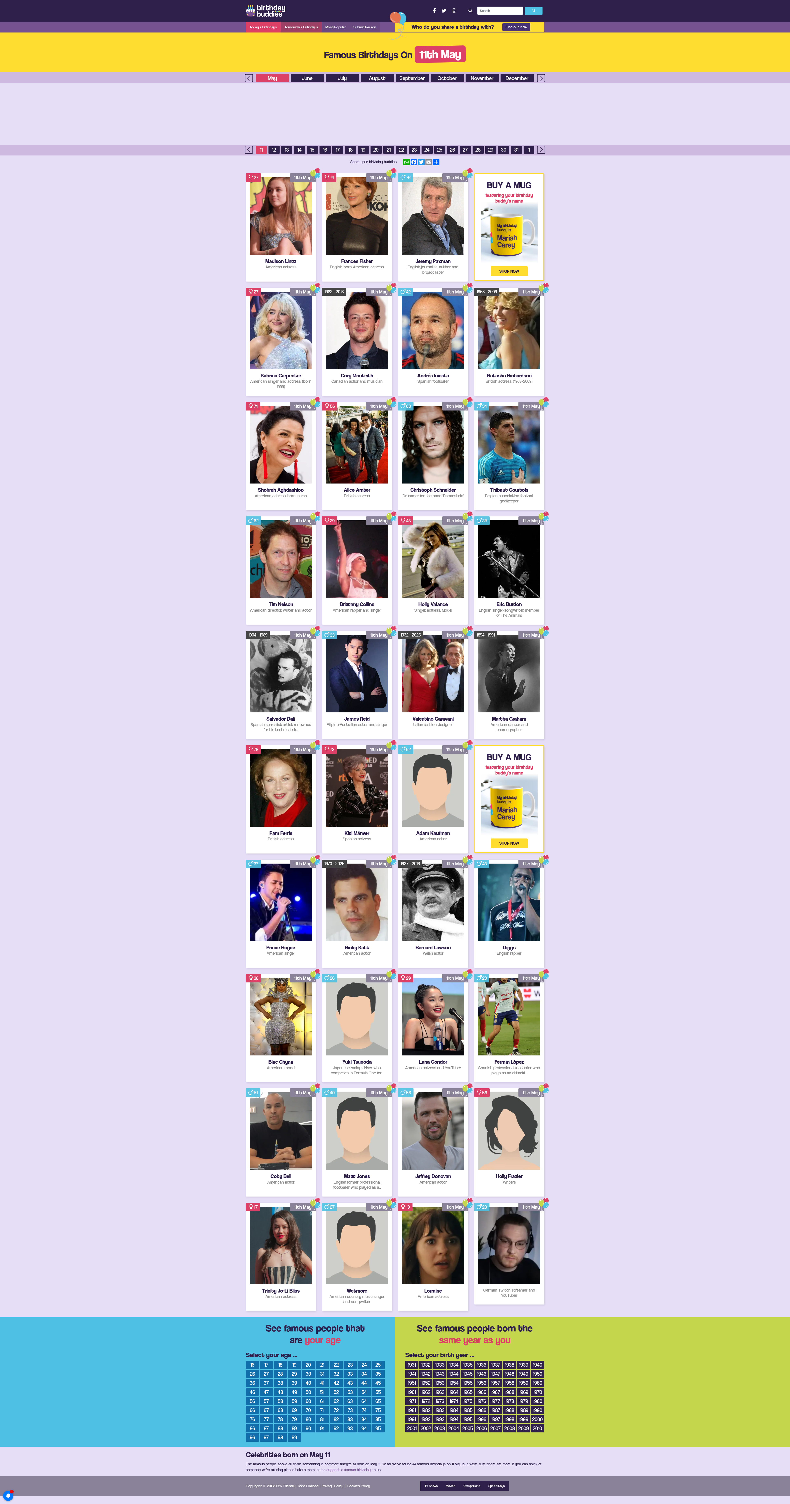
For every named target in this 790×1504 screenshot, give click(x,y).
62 (256, 521)
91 (322, 1428)
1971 (412, 1401)
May (272, 78)
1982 (425, 1410)
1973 (439, 1401)
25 (439, 149)
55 (378, 1392)
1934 (454, 1364)
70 (308, 1410)
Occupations (472, 1486)
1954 (454, 1383)
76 (408, 177)
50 (308, 1392)
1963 (440, 1392)
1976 (481, 1401)
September (412, 78)
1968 (509, 1392)
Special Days (496, 1486)
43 (408, 521)
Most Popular (335, 27)
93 (350, 1428)
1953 (440, 1383)
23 (414, 149)
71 (322, 1410)
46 (252, 1392)
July (342, 78)
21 (389, 149)
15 (312, 149)
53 (350, 1392)
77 (266, 1419)
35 (378, 1374)
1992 (425, 1419)
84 (364, 1419)
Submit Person (364, 27)
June (307, 78)
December (517, 78)
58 (408, 1093)
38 (256, 978)
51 (256, 1093)
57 (266, 1401)
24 (427, 149)
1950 (537, 1374)
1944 (454, 1374)
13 (287, 149)
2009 (523, 1428)
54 (364, 1392)
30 (503, 149)
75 (378, 1410)
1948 (509, 1374)
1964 (454, 1392)
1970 (537, 1392)
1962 (425, 1392)
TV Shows (431, 1486)
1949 (523, 1374)
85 (484, 521)
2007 (495, 1428)
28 (478, 149)
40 (332, 1093)
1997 (495, 1419)
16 (325, 149)
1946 (481, 1374)
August (377, 78)
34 (484, 406)
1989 (523, 1410)
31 (516, 149)
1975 (467, 1401)
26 (452, 149)
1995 (468, 1419)
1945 (468, 1374)
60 (408, 406)
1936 (481, 1364)
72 (336, 1410)
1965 (468, 1392)
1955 (468, 1383)
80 (308, 1419)
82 (336, 1419)
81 (322, 1419)
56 (332, 406)
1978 (509, 1401)
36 (252, 1383)
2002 (426, 1428)
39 (294, 1383)
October (447, 78)
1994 (454, 1419)
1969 (523, 1392)
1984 (454, 1410)
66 (252, 1410)
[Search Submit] (534, 11)
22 (401, 149)
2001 (412, 1428)
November (482, 78)
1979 (523, 1401)
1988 (509, 1410)
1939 (523, 1364)
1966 (481, 1392)
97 (266, 1437)
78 (256, 749)
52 (408, 749)
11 (261, 149)
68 (280, 1410)
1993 (440, 1419)
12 (274, 149)
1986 (481, 1410)
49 (294, 1392)
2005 (467, 1428)
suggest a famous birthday (348, 1469)
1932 (425, 1364)
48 (280, 1392)
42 (408, 292)
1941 (412, 1374)
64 (364, 1401)
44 (364, 1383)
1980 (537, 1401)
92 (336, 1428)
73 (332, 749)
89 (294, 1428)
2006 (481, 1428)
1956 (481, 1383)
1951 (412, 1383)
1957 (495, 1383)
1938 (509, 1364)
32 (336, 1374)
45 (378, 1383)
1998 (509, 1419)
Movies (450, 1486)
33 (332, 635)
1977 (495, 1401)
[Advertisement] (395, 114)
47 (266, 1392)
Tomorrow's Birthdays (301, 27)
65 (378, 1401)
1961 (412, 1392)
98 (280, 1437)
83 (350, 1419)
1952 (425, 1383)
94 (364, 1428)
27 (465, 149)
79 (294, 1419)
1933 (440, 1364)
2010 (537, 1428)
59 (294, 1401)
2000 (537, 1419)
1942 (425, 1374)
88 (280, 1428)
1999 (523, 1419)
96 (252, 1437)
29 (490, 149)
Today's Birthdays (263, 27)
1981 (412, 1410)
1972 (425, 1401)
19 (363, 149)
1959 (523, 1383)
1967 (495, 1392)
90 (308, 1428)
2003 (439, 1428)
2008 (509, 1428)
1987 (495, 1410)
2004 (453, 1428)
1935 (468, 1364)
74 (332, 177)
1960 (537, 1383)
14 (299, 149)
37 (256, 864)
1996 (481, 1419)
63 (350, 1401)
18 (351, 149)
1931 (412, 1364)
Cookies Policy (358, 1486)
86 (252, 1428)
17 (338, 149)
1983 (440, 1410)
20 (376, 149)
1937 (495, 1364)
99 (294, 1437)
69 (294, 1410)
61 (322, 1401)
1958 (509, 1383)
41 (322, 1383)
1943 (440, 1374)
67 (266, 1410)
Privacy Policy (333, 1486)
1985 (468, 1410)
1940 (537, 1364)
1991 (412, 1419)
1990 (537, 1410)
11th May (302, 177)
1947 (495, 1374)
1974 (454, 1401)
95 (378, 1428)
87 (266, 1428)
